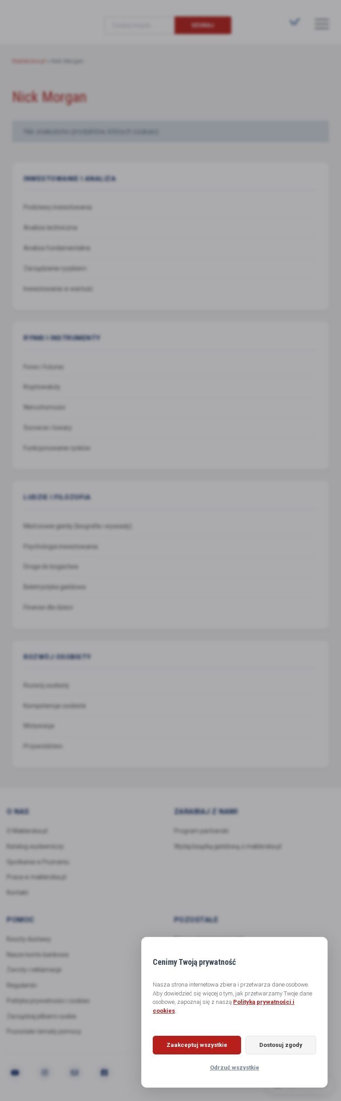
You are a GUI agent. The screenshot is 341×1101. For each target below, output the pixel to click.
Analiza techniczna (50, 227)
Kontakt (17, 892)
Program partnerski (201, 830)
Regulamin (22, 985)
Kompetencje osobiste (55, 705)
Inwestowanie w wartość (58, 288)
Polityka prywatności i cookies (48, 1000)
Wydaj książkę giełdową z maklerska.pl (228, 846)
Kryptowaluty (42, 386)
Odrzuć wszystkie (234, 1067)
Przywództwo (43, 746)
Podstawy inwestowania (58, 207)
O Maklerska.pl (27, 830)
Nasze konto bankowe (38, 954)
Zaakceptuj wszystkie (197, 1045)
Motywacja (39, 725)
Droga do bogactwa (51, 566)
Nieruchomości (44, 407)
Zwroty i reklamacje (34, 969)
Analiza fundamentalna (57, 248)
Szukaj (202, 25)
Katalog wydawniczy (35, 846)
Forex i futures (44, 366)
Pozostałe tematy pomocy (44, 1031)
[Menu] (322, 23)
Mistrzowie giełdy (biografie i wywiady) (78, 526)
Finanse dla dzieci (48, 607)
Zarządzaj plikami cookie (41, 1016)
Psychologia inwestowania (61, 546)
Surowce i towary (48, 427)
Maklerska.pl (44, 18)
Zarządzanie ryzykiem (55, 268)
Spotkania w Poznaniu (38, 861)
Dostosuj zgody (280, 1045)
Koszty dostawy (29, 939)
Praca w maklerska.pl (36, 877)
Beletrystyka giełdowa (55, 586)
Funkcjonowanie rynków (57, 448)
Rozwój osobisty (46, 685)
